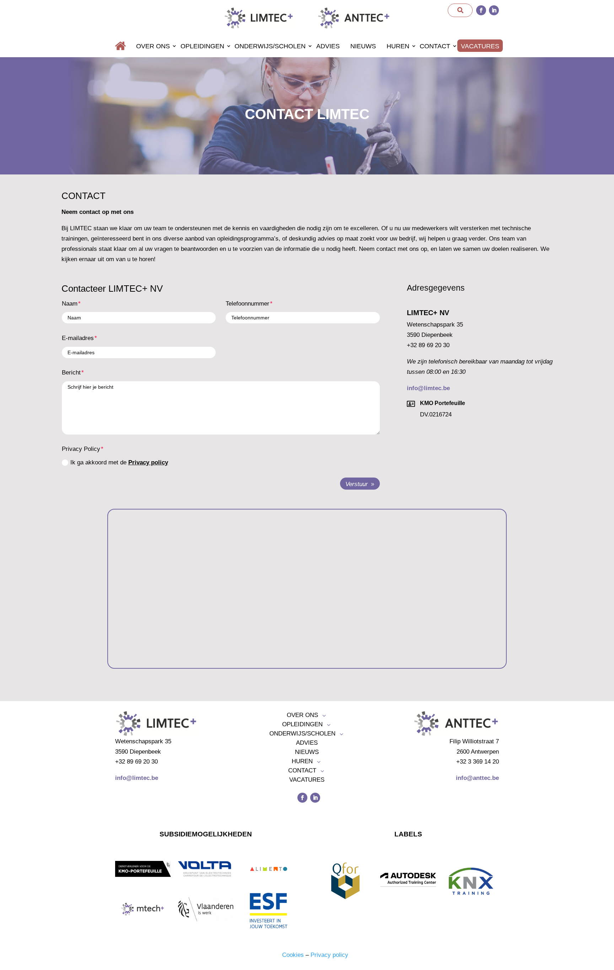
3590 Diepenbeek (430, 335)
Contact (435, 46)
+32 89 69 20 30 (428, 345)
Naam (69, 303)
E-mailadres (78, 338)
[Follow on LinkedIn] (494, 10)
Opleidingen (202, 46)
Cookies (293, 955)
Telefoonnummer (247, 303)
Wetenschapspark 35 (435, 324)
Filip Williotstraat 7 (474, 741)
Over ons (153, 46)
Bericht (71, 372)
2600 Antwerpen (478, 751)
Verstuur (356, 484)
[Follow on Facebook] (481, 10)
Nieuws (363, 46)
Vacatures (480, 46)
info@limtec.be (428, 388)
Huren (398, 46)
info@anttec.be (477, 778)
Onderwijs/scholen (270, 46)
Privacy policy (148, 462)
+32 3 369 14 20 (477, 761)
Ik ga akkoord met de (119, 462)
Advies (328, 46)
